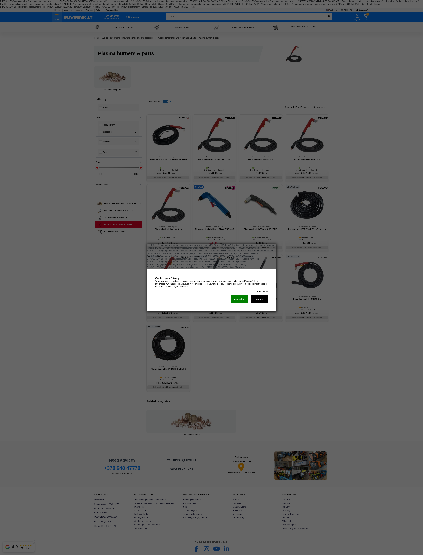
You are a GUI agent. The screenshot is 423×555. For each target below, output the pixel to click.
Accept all (239, 299)
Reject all (259, 299)
